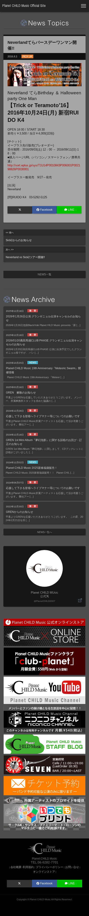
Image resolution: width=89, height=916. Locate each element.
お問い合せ (72, 867)
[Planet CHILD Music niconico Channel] (44, 719)
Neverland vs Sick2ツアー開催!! (25, 253)
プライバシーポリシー (49, 867)
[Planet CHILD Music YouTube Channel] (44, 690)
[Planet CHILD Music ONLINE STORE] (44, 632)
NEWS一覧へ (44, 532)
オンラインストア (44, 871)
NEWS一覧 (44, 274)
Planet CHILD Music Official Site (24, 5)
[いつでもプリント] (44, 813)
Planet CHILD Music (40, 899)
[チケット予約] (44, 785)
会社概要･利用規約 (22, 867)
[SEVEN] (44, 764)
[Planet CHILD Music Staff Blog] (44, 744)
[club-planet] (44, 661)
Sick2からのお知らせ (19, 236)
